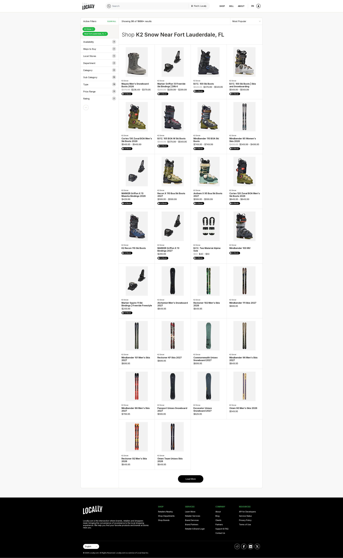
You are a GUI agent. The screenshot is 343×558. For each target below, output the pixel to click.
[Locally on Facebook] (244, 546)
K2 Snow (88, 29)
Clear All (111, 21)
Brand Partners (191, 524)
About (241, 6)
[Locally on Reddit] (237, 546)
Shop (222, 6)
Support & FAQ (221, 529)
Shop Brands (163, 520)
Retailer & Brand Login (195, 529)
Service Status (245, 516)
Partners (219, 524)
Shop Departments (166, 516)
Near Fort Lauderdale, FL (94, 34)
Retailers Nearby (165, 511)
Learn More (190, 511)
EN (252, 6)
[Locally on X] (257, 546)
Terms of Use (245, 524)
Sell (231, 6)
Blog (217, 516)
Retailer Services (192, 516)
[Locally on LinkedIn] (250, 546)
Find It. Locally (199, 6)
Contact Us (220, 533)
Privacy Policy (245, 520)
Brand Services (192, 520)
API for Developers (247, 511)
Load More (191, 479)
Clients (218, 520)
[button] (100, 41)
